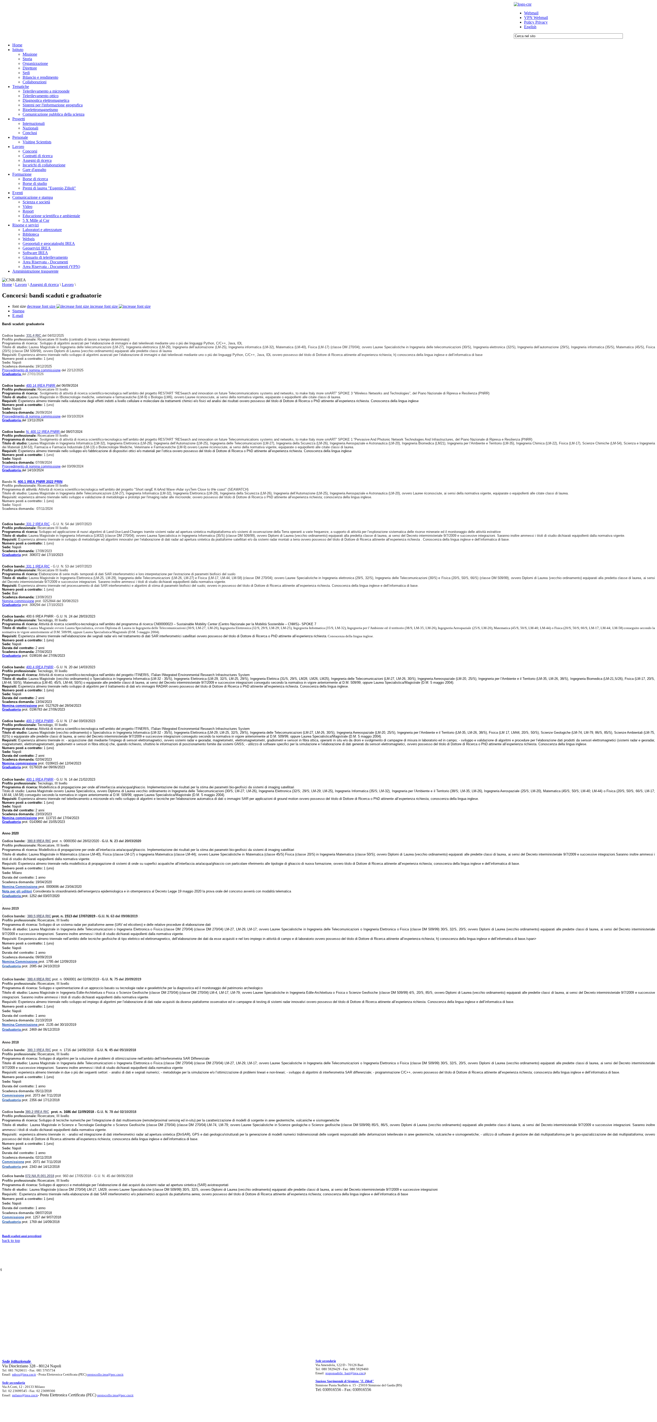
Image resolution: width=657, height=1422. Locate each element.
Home (7, 284)
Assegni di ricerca (44, 284)
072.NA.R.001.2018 (39, 1176)
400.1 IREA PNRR (39, 779)
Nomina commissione (18, 601)
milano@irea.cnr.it (25, 1395)
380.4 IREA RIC (39, 979)
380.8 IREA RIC (39, 841)
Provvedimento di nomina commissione (31, 370)
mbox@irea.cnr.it (24, 1374)
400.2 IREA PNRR (39, 721)
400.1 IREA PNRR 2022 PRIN (40, 482)
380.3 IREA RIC (39, 1050)
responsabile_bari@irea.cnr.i (345, 1373)
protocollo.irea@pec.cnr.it (105, 1374)
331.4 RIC (34, 335)
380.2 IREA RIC (37, 1112)
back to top (11, 1240)
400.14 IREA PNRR (41, 385)
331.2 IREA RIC (37, 524)
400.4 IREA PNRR (39, 667)
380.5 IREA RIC (39, 916)
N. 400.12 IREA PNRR (43, 432)
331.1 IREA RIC (37, 566)
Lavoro (21, 284)
